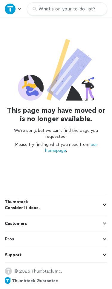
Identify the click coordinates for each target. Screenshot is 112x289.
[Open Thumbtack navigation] (13, 9)
